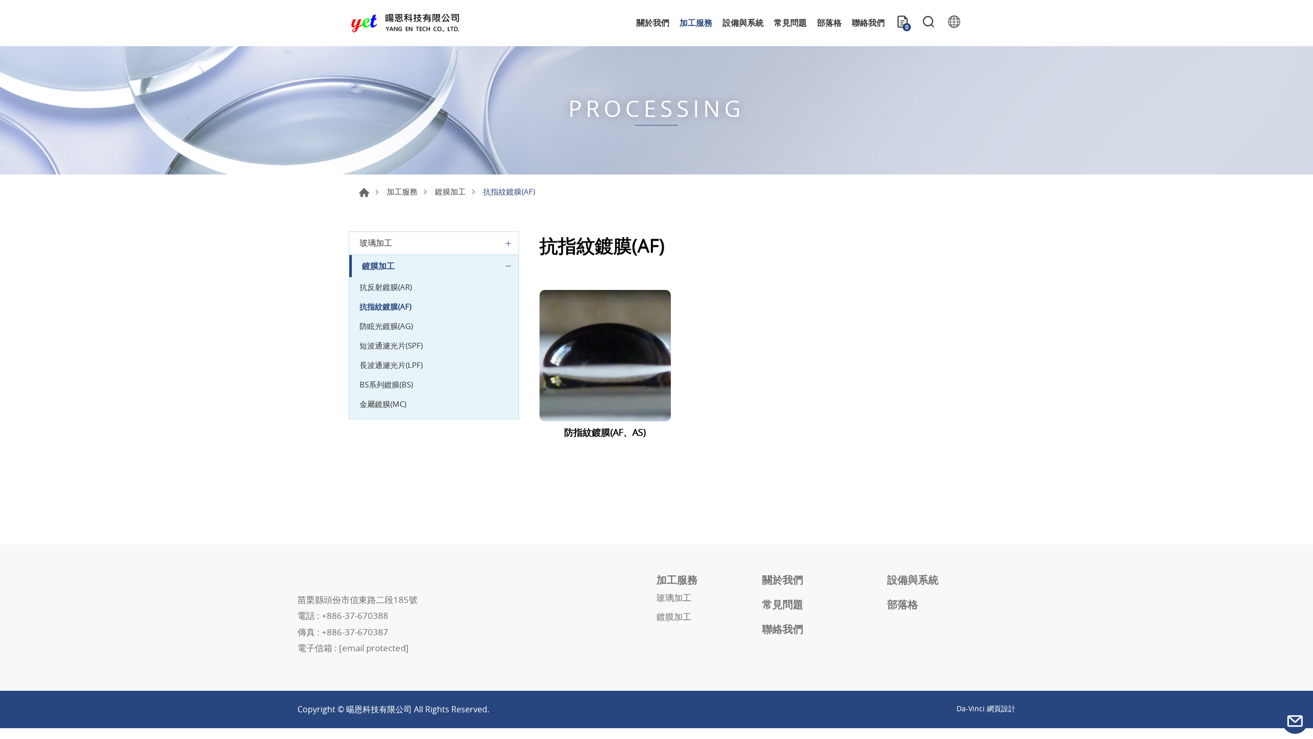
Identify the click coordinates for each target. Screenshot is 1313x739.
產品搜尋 (928, 23)
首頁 (364, 192)
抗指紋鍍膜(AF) (385, 306)
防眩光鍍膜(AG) (386, 326)
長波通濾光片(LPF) (391, 365)
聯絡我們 (868, 22)
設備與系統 (743, 22)
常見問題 (790, 22)
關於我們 (652, 22)
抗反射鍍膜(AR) (386, 287)
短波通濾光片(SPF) (391, 345)
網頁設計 (1001, 708)
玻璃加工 (376, 242)
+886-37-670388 (355, 615)
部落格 (829, 22)
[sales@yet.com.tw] (1295, 721)
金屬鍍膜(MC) (383, 404)
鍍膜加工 (450, 191)
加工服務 (696, 22)
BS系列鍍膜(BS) (386, 384)
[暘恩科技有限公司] (405, 23)
